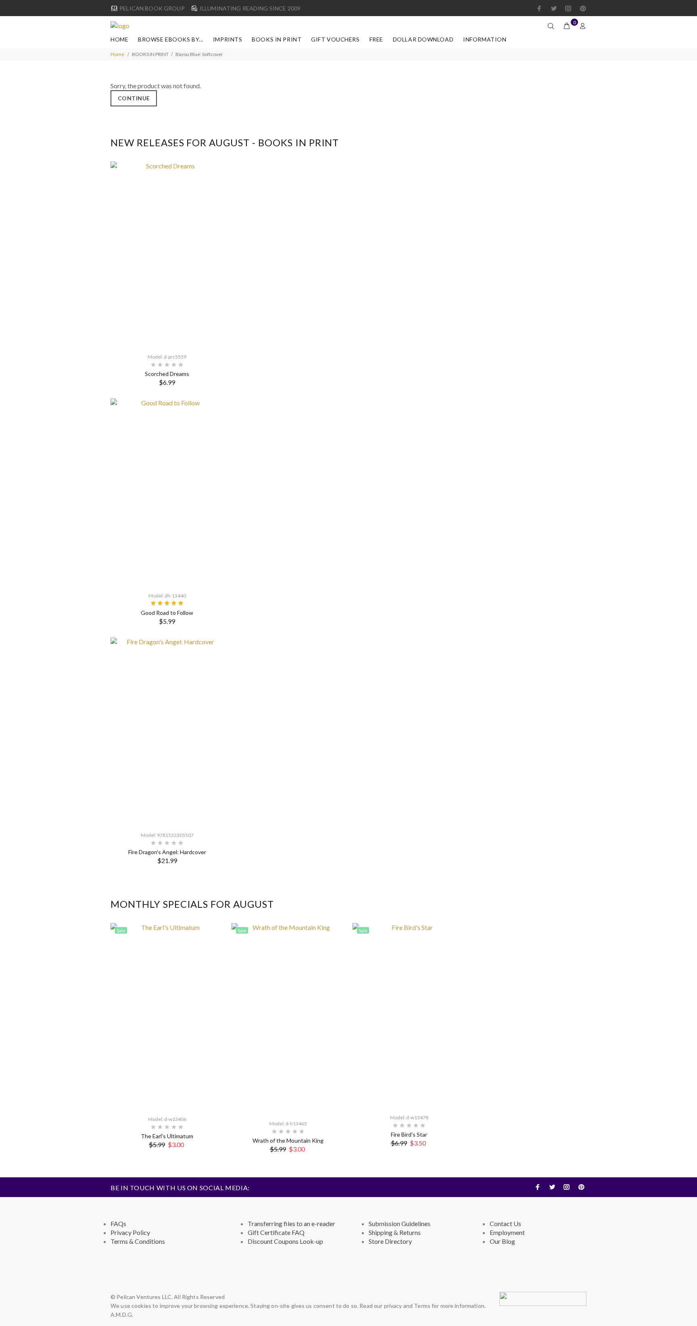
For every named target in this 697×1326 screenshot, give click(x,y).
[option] (166, 519)
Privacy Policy (130, 1232)
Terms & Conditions (138, 1241)
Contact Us (505, 1223)
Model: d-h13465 (288, 1124)
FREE (376, 39)
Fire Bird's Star (409, 1134)
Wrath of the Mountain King (288, 1140)
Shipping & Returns (395, 1232)
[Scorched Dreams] (167, 254)
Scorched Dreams (167, 373)
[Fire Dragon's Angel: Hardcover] (167, 731)
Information (484, 39)
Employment (507, 1232)
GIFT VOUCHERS (335, 39)
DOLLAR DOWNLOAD (423, 39)
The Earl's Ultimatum (167, 1136)
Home (119, 39)
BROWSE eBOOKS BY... (170, 39)
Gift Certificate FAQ (276, 1232)
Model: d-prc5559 (167, 357)
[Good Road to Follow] (167, 491)
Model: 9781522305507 (167, 835)
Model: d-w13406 (167, 1119)
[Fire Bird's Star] (409, 1014)
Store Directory (390, 1241)
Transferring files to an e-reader (291, 1223)
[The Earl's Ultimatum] (167, 1015)
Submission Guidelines (399, 1223)
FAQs (118, 1223)
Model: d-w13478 (409, 1117)
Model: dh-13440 (167, 596)
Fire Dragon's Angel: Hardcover (167, 852)
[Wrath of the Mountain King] (288, 1017)
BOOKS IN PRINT (276, 39)
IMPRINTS (227, 39)
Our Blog (502, 1241)
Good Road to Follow (167, 612)
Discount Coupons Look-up (285, 1241)
